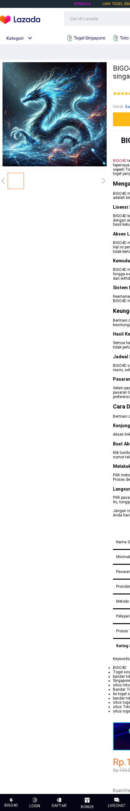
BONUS (87, 807)
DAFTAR (59, 805)
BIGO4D (120, 160)
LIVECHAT (117, 805)
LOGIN (34, 806)
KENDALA (82, 4)
